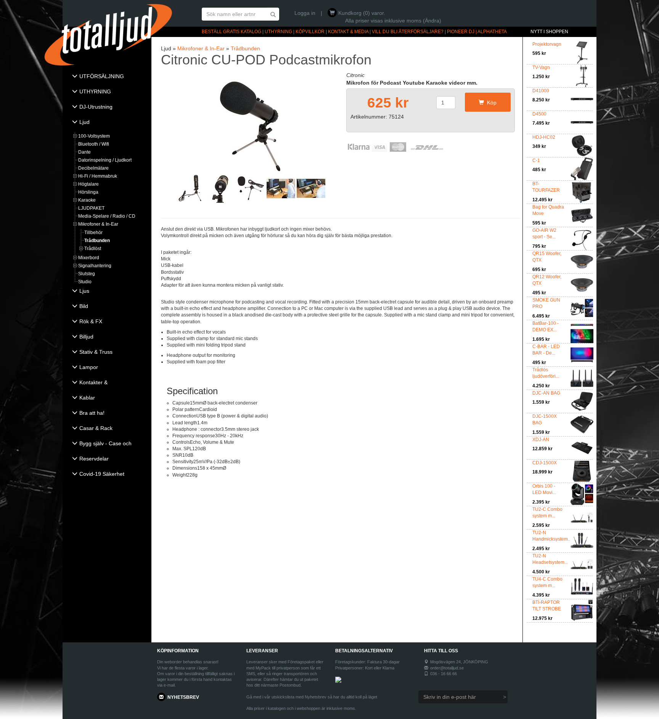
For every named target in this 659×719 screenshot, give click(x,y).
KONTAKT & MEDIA (348, 31)
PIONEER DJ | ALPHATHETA (477, 31)
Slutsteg (86, 273)
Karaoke (87, 200)
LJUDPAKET (91, 208)
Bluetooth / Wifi (93, 144)
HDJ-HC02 (543, 137)
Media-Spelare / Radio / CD (106, 216)
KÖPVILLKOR (310, 31)
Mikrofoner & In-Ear (98, 224)
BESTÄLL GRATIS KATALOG (231, 31)
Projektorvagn (546, 44)
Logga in (304, 13)
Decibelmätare (93, 168)
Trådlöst (92, 248)
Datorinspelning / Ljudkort (105, 160)
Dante (84, 152)
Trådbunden (97, 240)
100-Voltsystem (94, 136)
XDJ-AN (540, 439)
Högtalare (88, 184)
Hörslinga (88, 192)
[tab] (107, 77)
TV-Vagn (541, 67)
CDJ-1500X (544, 462)
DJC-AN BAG (546, 393)
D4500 (539, 114)
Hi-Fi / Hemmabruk (97, 176)
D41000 (540, 90)
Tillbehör (93, 232)
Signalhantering (94, 265)
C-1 (536, 160)
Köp (490, 103)
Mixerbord (88, 257)
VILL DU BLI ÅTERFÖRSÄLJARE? (408, 31)
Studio (85, 281)
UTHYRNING (278, 31)
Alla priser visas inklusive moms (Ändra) (393, 21)
